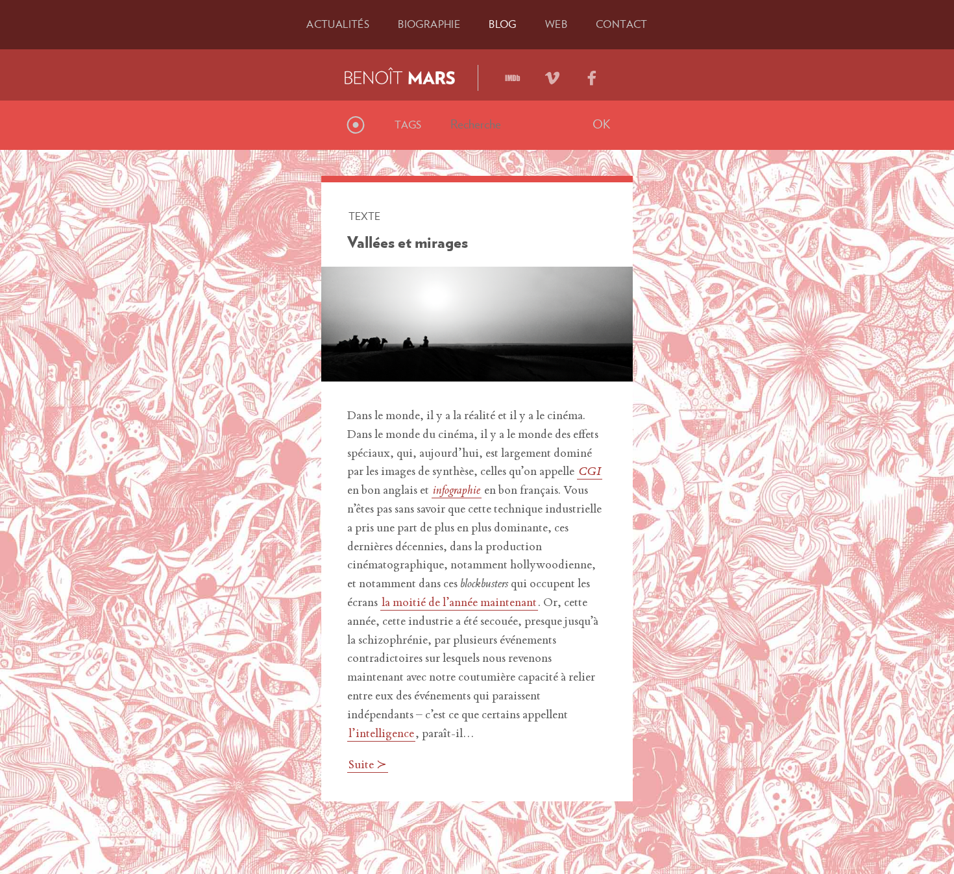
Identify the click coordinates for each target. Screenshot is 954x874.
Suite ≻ (368, 765)
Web (556, 24)
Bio (429, 24)
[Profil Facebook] (592, 73)
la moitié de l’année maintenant (459, 603)
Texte (364, 216)
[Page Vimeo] (552, 73)
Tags (408, 124)
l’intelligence (381, 734)
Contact (622, 24)
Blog (503, 24)
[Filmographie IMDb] (512, 73)
